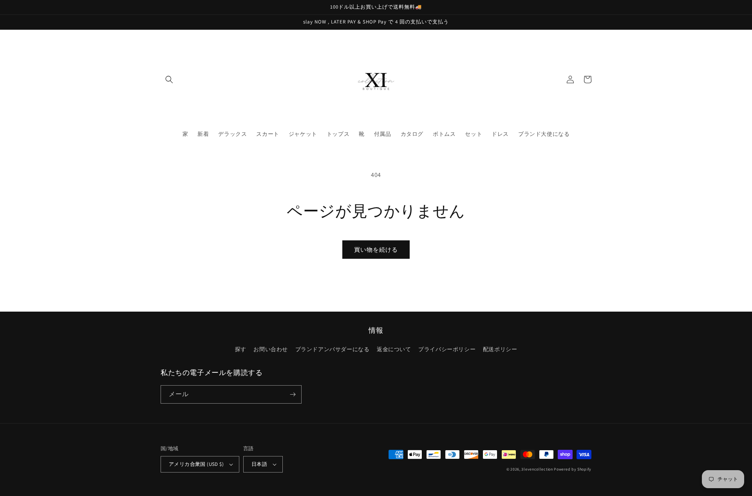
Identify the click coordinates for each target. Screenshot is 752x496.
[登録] (292, 394)
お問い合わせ (270, 349)
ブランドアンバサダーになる (332, 349)
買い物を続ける (376, 249)
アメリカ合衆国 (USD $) (196, 464)
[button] (169, 79)
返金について (394, 349)
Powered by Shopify (572, 469)
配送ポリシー (500, 349)
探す (240, 349)
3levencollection (537, 469)
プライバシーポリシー (446, 349)
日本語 (259, 464)
